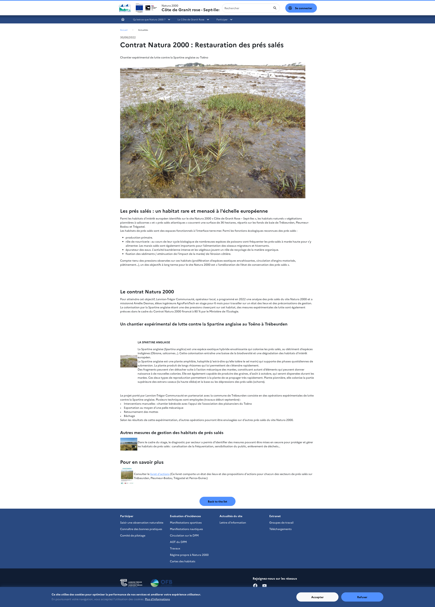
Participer (222, 19)
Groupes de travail (281, 522)
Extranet (275, 516)
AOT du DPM (178, 542)
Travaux (175, 548)
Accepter (317, 597)
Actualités (143, 29)
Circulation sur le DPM (184, 535)
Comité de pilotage (132, 535)
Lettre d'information (233, 522)
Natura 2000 (190, 8)
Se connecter (303, 8)
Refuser (362, 597)
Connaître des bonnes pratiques (141, 529)
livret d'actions (160, 474)
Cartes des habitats (182, 561)
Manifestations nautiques (186, 529)
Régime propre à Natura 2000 (189, 555)
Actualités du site (231, 516)
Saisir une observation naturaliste (141, 522)
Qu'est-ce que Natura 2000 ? (149, 19)
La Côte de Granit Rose (191, 19)
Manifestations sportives (186, 522)
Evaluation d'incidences (185, 516)
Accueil (123, 19)
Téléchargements (280, 529)
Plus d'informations (157, 599)
